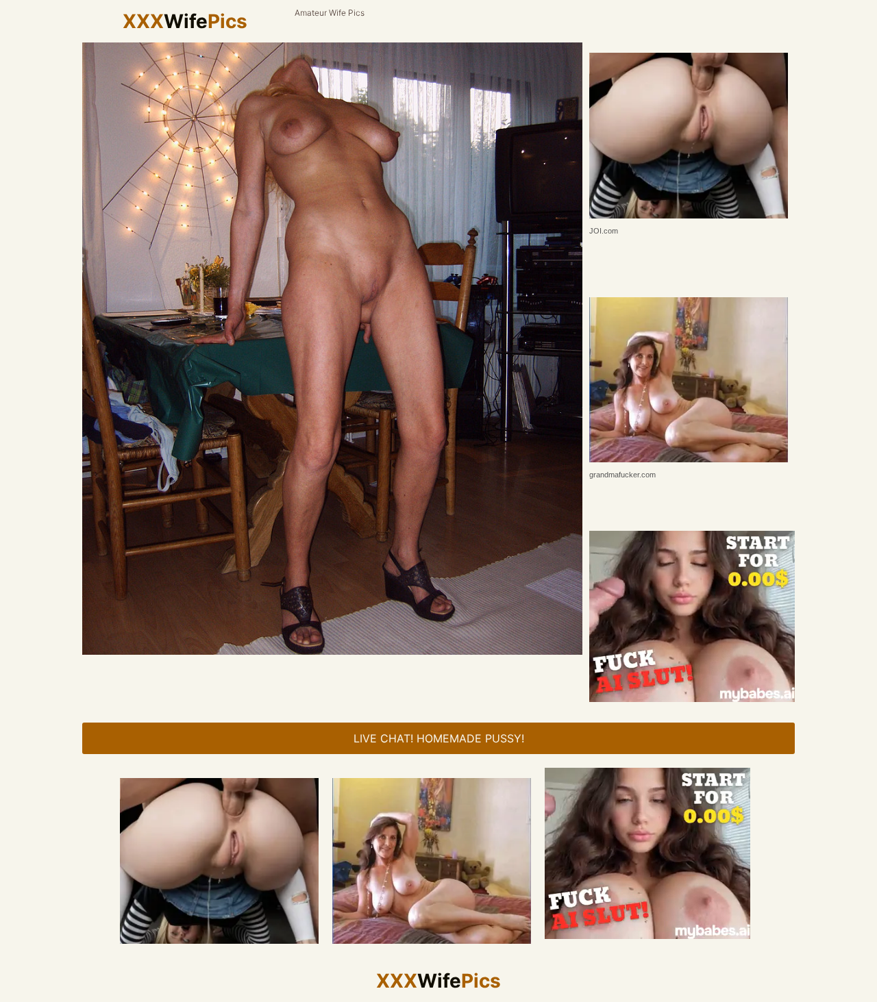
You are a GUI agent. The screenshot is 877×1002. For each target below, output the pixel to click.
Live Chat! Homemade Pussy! (439, 738)
